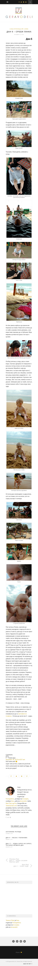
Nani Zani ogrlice (11, 803)
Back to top (27, 963)
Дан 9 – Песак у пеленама (16, 837)
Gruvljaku (25, 799)
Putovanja (17, 29)
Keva (17, 920)
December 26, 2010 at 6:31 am (15, 759)
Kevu (12, 801)
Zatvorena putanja (13, 831)
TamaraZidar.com (11, 805)
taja (19, 787)
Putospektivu (10, 799)
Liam (11, 29)
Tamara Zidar (10, 920)
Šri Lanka (25, 29)
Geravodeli (23, 801)
